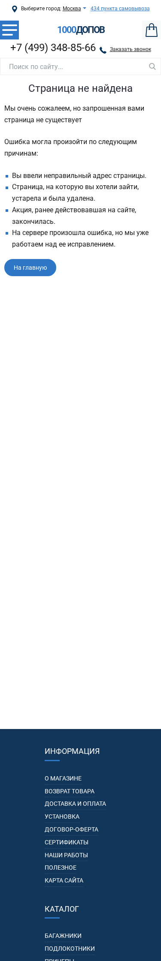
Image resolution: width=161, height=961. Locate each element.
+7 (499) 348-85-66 (53, 47)
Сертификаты (66, 842)
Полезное (60, 867)
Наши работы (66, 855)
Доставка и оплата (75, 803)
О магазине (63, 778)
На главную (30, 267)
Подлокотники (70, 948)
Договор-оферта (71, 829)
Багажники (63, 935)
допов (80, 30)
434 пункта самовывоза (120, 9)
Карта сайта (64, 880)
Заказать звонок (130, 49)
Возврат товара (69, 791)
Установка (62, 816)
